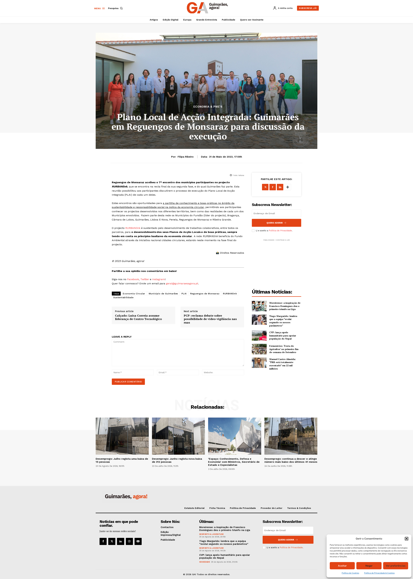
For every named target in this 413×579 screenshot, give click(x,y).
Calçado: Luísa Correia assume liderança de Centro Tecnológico (138, 317)
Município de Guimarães (163, 293)
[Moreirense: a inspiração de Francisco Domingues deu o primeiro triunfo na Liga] (259, 306)
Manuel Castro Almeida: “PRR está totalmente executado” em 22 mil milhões (282, 364)
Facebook (133, 279)
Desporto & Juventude (211, 534)
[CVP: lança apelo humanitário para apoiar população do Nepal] (259, 335)
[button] (406, 538)
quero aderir (275, 223)
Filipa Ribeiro (186, 156)
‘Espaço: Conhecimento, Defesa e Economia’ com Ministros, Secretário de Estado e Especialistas (234, 461)
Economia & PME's (207, 106)
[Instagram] (129, 541)
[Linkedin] (280, 187)
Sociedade (204, 562)
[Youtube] (138, 541)
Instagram (158, 279)
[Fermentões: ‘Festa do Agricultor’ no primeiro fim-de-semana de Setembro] (259, 349)
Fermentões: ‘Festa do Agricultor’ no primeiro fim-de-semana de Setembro (284, 349)
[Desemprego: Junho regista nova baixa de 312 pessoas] (178, 436)
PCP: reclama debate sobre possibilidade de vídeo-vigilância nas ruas (210, 319)
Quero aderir (286, 540)
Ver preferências (395, 565)
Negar (369, 565)
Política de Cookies (350, 573)
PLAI (184, 293)
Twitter (144, 279)
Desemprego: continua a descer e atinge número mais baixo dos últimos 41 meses (290, 460)
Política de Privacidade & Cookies (379, 573)
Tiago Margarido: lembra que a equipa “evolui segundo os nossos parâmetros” (283, 320)
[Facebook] (272, 187)
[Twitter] (111, 541)
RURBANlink (132, 228)
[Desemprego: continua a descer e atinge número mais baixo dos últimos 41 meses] (290, 436)
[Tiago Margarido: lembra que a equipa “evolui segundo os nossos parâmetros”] (259, 319)
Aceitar (342, 565)
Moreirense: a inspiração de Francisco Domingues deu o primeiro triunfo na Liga (284, 306)
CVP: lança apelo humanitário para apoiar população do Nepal (282, 335)
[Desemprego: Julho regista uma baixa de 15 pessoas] (122, 436)
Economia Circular (134, 293)
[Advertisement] (276, 262)
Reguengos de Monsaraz (205, 293)
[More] (287, 187)
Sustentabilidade (123, 297)
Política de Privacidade (280, 230)
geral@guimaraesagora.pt (182, 283)
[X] (265, 187)
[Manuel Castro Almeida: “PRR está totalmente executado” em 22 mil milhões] (259, 363)
